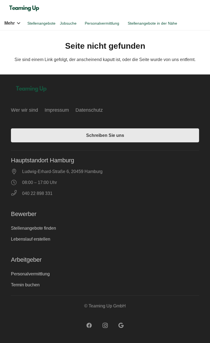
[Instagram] (105, 325)
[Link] (24, 8)
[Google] (121, 325)
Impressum (57, 110)
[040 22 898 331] (16, 193)
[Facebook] (89, 325)
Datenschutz (89, 110)
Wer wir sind (24, 110)
